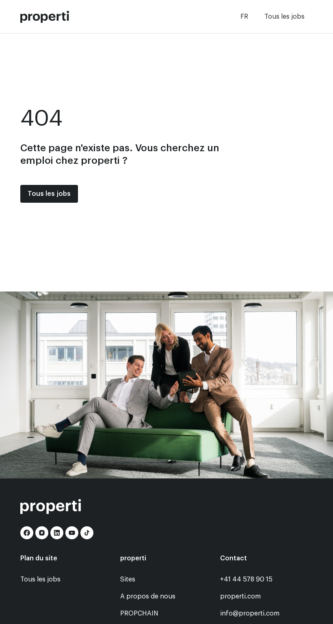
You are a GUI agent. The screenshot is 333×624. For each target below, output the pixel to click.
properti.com (240, 596)
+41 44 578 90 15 (246, 579)
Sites (127, 579)
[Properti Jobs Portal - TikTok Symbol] (86, 532)
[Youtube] (71, 532)
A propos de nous (147, 596)
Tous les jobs (284, 16)
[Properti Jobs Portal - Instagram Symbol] (41, 532)
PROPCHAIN (139, 613)
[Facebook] (26, 532)
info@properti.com (249, 613)
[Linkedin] (56, 532)
